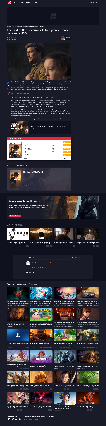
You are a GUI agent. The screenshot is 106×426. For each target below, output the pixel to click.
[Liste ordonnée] (41, 267)
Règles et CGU (95, 423)
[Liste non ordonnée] (43, 267)
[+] (45, 267)
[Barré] (39, 267)
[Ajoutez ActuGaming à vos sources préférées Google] (8, 82)
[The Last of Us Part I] (15, 179)
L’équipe (36, 419)
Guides (28, 2)
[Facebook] (9, 419)
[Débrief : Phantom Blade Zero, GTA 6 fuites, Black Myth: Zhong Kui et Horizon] (41, 356)
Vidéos (35, 2)
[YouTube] (16, 419)
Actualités (14, 26)
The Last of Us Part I (33, 172)
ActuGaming (9, 2)
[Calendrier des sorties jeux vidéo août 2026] (53, 207)
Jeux (15, 2)
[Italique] (35, 267)
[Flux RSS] (20, 419)
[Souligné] (37, 267)
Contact (25, 419)
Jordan (67, 39)
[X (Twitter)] (13, 419)
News (21, 2)
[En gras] (33, 267)
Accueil (9, 26)
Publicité (31, 419)
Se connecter (77, 257)
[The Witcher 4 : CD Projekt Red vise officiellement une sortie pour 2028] (18, 314)
